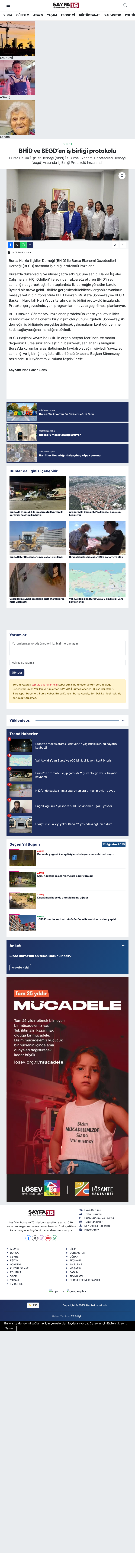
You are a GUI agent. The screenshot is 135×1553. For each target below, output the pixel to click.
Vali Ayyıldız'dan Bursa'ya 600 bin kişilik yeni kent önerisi (96, 600)
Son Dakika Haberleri (97, 1225)
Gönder (17, 672)
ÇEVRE (14, 1256)
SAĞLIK (74, 1272)
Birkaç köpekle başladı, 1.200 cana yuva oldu (96, 557)
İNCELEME (76, 1264)
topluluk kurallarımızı (45, 684)
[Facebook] (28, 1238)
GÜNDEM (22, 15)
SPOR (13, 1276)
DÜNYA (74, 1256)
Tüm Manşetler (93, 1221)
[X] (35, 1238)
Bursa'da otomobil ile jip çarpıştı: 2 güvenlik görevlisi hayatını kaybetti (36, 513)
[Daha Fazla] (30, 245)
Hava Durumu (92, 1210)
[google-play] (76, 1291)
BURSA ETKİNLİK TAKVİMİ (85, 1280)
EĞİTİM (14, 1260)
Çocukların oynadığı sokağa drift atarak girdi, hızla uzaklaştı (37, 600)
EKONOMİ (68, 15)
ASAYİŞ (38, 15)
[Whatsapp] (54, 1238)
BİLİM (73, 1249)
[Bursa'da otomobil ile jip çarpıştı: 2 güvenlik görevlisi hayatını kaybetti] (37, 493)
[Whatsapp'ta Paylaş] (23, 245)
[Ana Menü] (8, 5)
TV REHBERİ (17, 1284)
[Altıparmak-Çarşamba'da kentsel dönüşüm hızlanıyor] (97, 493)
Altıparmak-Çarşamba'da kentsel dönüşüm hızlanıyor (95, 513)
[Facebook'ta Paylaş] (10, 245)
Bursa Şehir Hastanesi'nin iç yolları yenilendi (36, 557)
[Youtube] (48, 1238)
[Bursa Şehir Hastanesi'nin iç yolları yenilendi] (37, 537)
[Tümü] (124, 720)
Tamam (10, 1328)
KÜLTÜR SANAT (89, 15)
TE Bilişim (77, 1316)
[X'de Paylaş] (17, 245)
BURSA (7, 15)
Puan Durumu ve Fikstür (99, 1218)
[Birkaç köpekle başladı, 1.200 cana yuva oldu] (97, 537)
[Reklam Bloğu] (67, 1089)
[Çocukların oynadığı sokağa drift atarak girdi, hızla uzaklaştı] (37, 579)
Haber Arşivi (91, 1229)
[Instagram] (41, 1238)
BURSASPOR (112, 15)
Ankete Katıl (20, 967)
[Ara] (125, 5)
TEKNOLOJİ (76, 1276)
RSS (34, 1305)
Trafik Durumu (93, 1214)
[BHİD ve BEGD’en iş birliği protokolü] (68, 204)
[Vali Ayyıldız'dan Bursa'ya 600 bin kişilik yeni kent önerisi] (97, 579)
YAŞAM (52, 15)
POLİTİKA (15, 1272)
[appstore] (57, 1291)
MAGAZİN (75, 1268)
